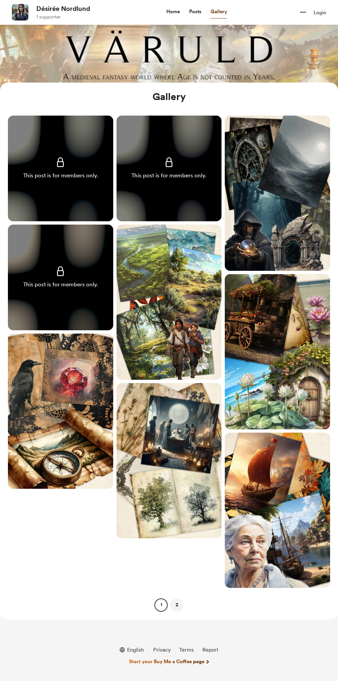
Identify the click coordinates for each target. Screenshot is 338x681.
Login (320, 13)
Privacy (162, 650)
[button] (173, 12)
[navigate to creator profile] (20, 12)
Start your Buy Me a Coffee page (166, 661)
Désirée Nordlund (63, 9)
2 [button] (177, 605)
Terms (186, 650)
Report (210, 650)
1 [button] (161, 605)
